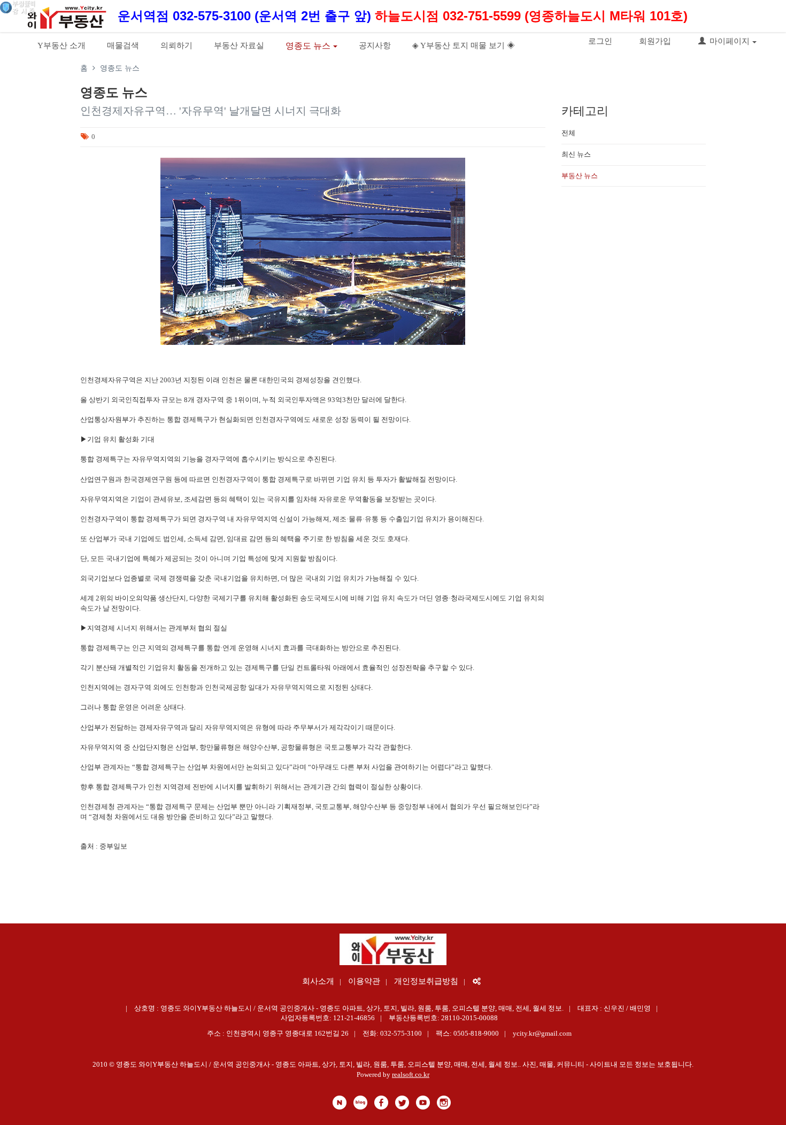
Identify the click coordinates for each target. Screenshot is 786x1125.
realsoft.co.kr (410, 1074)
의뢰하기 (176, 45)
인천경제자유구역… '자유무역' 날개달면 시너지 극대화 (210, 111)
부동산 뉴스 (579, 176)
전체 (568, 133)
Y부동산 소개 (61, 45)
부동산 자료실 (239, 45)
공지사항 (375, 45)
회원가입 (655, 41)
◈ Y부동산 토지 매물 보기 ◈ (463, 45)
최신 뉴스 (576, 154)
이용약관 (364, 981)
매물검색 (123, 45)
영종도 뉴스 (308, 45)
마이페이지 (730, 41)
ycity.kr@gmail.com (542, 1033)
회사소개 (318, 981)
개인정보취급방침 (426, 981)
